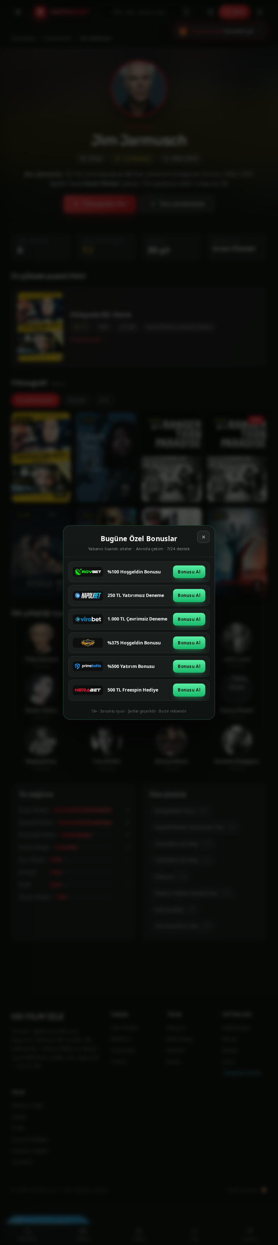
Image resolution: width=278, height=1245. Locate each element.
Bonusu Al (189, 572)
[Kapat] (203, 537)
